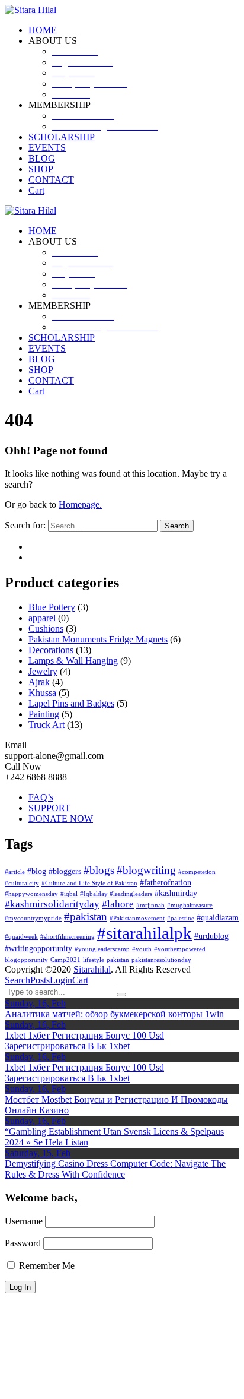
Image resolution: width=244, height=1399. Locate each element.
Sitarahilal (92, 969)
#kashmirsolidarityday (52, 904)
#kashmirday (176, 893)
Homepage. (80, 504)
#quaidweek (21, 936)
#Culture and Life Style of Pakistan (89, 883)
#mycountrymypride (33, 918)
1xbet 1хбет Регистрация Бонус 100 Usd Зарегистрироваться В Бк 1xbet (84, 1040)
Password (23, 1243)
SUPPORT (49, 808)
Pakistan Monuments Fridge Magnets (98, 639)
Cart (80, 980)
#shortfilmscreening (67, 936)
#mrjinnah (150, 905)
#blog (36, 871)
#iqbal (69, 894)
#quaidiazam (218, 917)
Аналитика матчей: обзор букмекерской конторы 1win (114, 1014)
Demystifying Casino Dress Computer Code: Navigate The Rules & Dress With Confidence (115, 1169)
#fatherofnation (165, 882)
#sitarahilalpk (144, 932)
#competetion (197, 872)
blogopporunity (26, 960)
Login (61, 980)
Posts (40, 980)
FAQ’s (40, 797)
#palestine (180, 918)
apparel (42, 618)
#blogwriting (146, 870)
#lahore (118, 904)
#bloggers (65, 871)
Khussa (42, 693)
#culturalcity (22, 883)
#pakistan (85, 916)
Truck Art (46, 725)
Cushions (45, 628)
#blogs (99, 870)
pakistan (118, 960)
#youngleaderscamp (102, 949)
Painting (43, 714)
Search (17, 980)
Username (24, 1221)
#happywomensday (31, 894)
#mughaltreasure (190, 905)
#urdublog (211, 936)
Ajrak (39, 682)
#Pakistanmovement (137, 918)
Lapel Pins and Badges (71, 703)
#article (15, 872)
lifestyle (93, 960)
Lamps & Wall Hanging (73, 661)
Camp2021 (65, 960)
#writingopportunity (38, 948)
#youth (142, 949)
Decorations (50, 650)
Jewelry (42, 671)
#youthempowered (180, 949)
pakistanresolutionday (161, 960)
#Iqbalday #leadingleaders (116, 894)
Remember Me (46, 1266)
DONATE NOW (60, 819)
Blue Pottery (51, 607)
